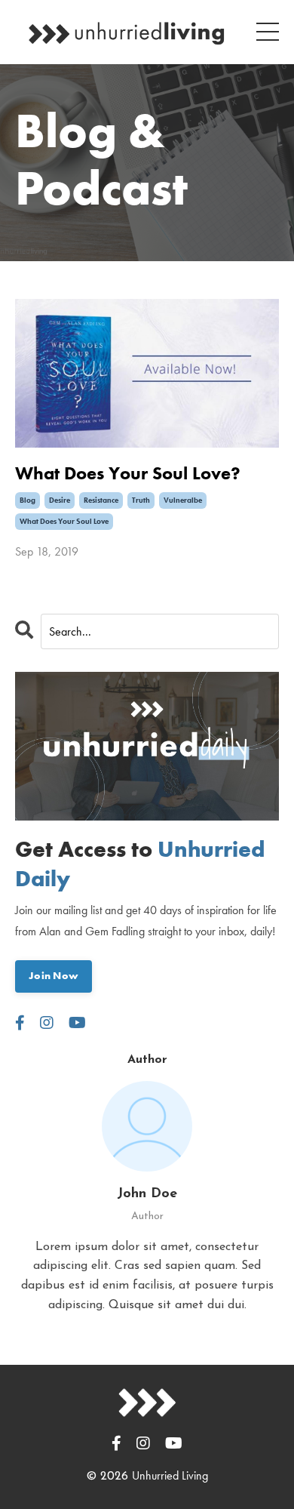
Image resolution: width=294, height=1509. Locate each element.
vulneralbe (183, 500)
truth (141, 500)
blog (27, 500)
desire (59, 500)
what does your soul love (64, 521)
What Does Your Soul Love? (127, 474)
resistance (101, 500)
